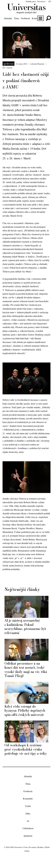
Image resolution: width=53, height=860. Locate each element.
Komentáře (37, 18)
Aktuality (8, 18)
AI (28, 820)
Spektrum (8, 63)
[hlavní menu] (40, 18)
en (49, 1)
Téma (16, 18)
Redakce (41, 847)
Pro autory (32, 847)
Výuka (28, 805)
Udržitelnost (27, 828)
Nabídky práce (31, 1)
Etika (28, 813)
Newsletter (41, 1)
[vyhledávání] (48, 18)
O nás (26, 847)
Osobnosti (25, 18)
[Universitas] (26, 12)
